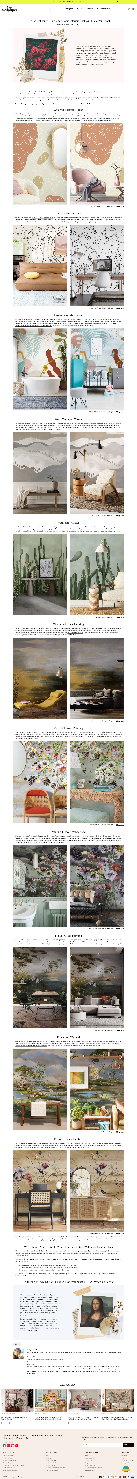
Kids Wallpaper (8, 1463)
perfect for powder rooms (98, 736)
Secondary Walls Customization (55, 1467)
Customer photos (123, 2)
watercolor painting (21, 529)
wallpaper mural (23, 114)
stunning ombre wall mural (63, 628)
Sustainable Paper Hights (93, 1467)
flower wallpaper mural (109, 732)
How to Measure (50, 1460)
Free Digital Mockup (51, 1470)
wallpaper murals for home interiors (53, 104)
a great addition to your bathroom (30, 222)
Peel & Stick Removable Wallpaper (14, 1465)
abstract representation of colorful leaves (75, 321)
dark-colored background (108, 838)
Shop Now (120, 206)
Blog (86, 1463)
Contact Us (88, 1460)
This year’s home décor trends (25, 1251)
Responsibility (89, 1458)
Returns (124, 1458)
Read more (5, 1423)
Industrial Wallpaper (9, 1460)
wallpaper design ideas (49, 94)
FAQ (46, 1455)
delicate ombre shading (75, 632)
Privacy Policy (126, 1463)
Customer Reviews (51, 1465)
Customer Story (90, 1470)
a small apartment (75, 1239)
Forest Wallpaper (8, 1458)
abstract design (42, 120)
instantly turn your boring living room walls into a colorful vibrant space (67, 944)
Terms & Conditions (127, 1460)
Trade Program (90, 1465)
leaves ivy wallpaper (51, 527)
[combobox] (38, 9)
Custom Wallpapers (9, 1467)
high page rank (38, 1306)
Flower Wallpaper (8, 1455)
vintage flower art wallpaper (27, 1143)
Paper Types (49, 1458)
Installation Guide (51, 1463)
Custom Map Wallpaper (10, 1470)
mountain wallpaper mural (26, 423)
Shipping (124, 1455)
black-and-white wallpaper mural (42, 217)
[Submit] (51, 9)
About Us (88, 1455)
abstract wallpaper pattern (73, 114)
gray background (75, 425)
